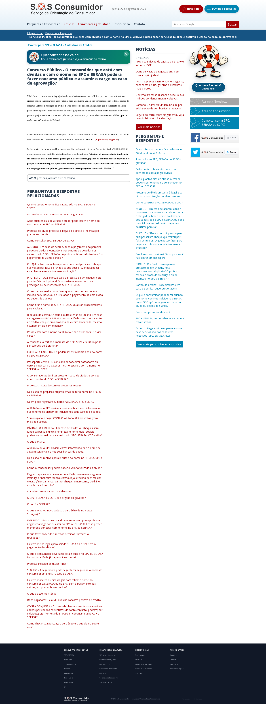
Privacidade (186, 699)
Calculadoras (104, 664)
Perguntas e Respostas (43, 24)
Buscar (232, 24)
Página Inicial (34, 33)
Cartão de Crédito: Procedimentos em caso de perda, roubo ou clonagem (158, 286)
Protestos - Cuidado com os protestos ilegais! (54, 385)
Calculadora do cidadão (108, 669)
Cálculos (103, 673)
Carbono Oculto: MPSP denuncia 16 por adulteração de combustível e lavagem (159, 106)
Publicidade (198, 699)
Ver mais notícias (149, 127)
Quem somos (140, 655)
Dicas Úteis (68, 678)
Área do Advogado (176, 669)
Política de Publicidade (143, 669)
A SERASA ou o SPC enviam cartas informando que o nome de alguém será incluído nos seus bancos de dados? (64, 449)
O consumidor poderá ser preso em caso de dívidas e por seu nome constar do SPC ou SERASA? (63, 377)
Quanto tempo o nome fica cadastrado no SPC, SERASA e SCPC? (159, 151)
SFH (65, 687)
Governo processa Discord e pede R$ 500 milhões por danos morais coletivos (160, 96)
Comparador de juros (108, 660)
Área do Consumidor (216, 111)
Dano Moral (68, 660)
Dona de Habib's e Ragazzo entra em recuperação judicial (158, 73)
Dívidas (67, 669)
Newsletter (174, 664)
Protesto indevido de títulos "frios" (47, 563)
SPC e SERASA (69, 655)
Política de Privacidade (143, 664)
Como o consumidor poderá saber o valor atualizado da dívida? (64, 468)
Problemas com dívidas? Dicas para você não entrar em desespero (160, 255)
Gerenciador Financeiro (109, 678)
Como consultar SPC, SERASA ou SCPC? (50, 240)
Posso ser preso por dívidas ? (153, 312)
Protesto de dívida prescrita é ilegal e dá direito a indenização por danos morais (159, 194)
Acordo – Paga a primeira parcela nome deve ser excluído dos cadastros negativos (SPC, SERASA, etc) (159, 332)
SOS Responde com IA (107, 655)
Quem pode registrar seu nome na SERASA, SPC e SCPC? (60, 401)
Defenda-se (68, 673)
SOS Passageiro (70, 664)
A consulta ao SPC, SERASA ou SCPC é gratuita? (55, 214)
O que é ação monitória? (41, 593)
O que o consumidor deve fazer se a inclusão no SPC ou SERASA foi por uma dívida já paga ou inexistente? (65, 555)
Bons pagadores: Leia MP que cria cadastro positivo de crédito (64, 600)
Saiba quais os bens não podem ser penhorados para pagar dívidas (157, 170)
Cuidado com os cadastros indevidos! (49, 491)
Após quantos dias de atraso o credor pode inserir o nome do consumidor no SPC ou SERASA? (63, 222)
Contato (139, 24)
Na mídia (138, 660)
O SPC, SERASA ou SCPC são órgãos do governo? (56, 497)
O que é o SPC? (36, 441)
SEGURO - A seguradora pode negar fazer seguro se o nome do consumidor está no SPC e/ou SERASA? (64, 571)
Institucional (122, 24)
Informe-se (68, 682)
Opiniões (138, 673)
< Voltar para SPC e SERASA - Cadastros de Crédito (59, 45)
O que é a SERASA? (38, 504)
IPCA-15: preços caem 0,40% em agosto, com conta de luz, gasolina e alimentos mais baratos (160, 85)
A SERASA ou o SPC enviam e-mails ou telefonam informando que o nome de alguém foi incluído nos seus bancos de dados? (64, 409)
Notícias (69, 24)
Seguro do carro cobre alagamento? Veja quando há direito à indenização (160, 116)
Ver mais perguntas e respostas (159, 344)
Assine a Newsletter (215, 101)
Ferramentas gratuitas (93, 24)
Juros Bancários (106, 682)
